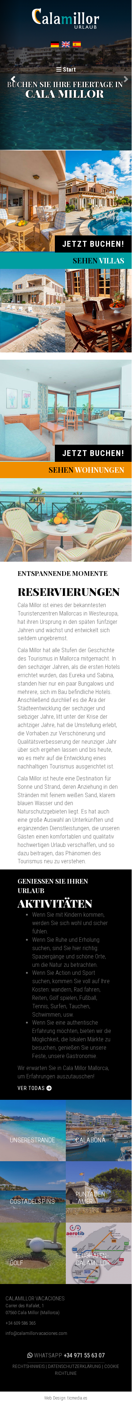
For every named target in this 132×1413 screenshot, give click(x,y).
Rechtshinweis (28, 1366)
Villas (98, 260)
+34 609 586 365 (20, 1323)
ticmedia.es (77, 1398)
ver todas (32, 1088)
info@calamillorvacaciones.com (36, 1333)
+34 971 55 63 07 (69, 1355)
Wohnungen (86, 470)
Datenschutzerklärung (74, 1366)
